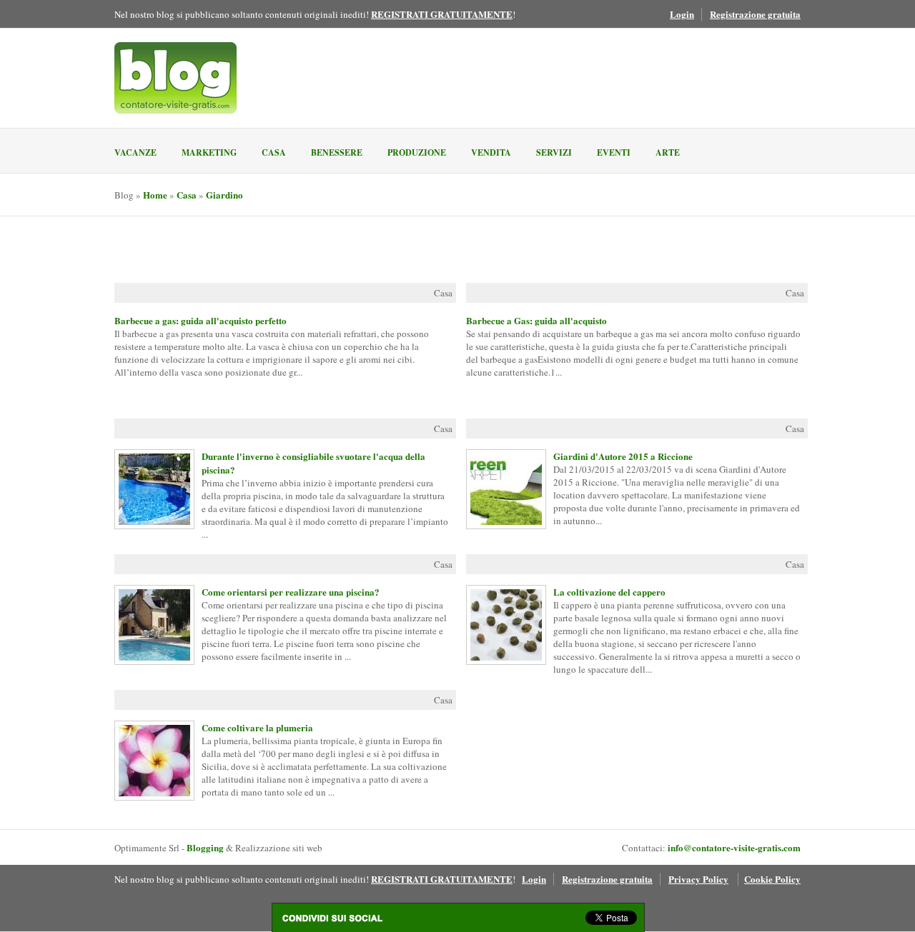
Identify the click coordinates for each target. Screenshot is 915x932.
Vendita (491, 152)
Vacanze (135, 152)
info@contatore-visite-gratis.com (734, 847)
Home (155, 194)
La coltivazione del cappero (502, 625)
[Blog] (175, 78)
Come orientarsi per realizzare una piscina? (151, 625)
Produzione (416, 152)
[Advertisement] (281, 250)
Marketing (209, 152)
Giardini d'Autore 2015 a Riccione (502, 489)
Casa (274, 152)
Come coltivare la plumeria (151, 760)
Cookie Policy (772, 879)
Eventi (613, 152)
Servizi (554, 152)
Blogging (205, 847)
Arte (668, 152)
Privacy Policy (698, 879)
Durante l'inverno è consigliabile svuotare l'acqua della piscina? (151, 489)
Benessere (336, 152)
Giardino (224, 194)
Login (682, 14)
